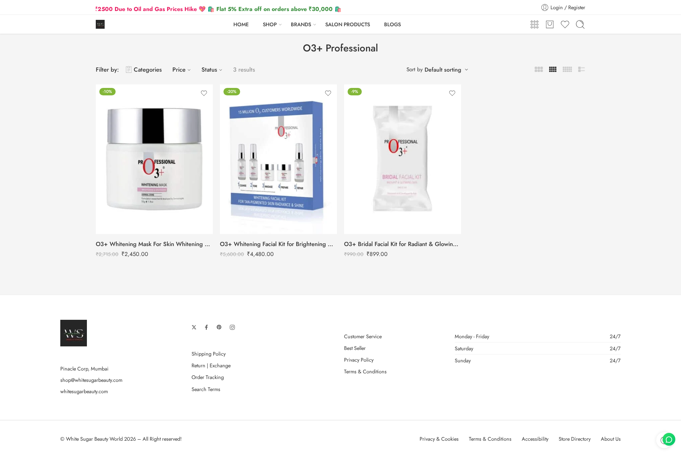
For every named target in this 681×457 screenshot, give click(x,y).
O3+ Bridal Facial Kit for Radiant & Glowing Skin (402, 244)
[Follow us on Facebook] (206, 327)
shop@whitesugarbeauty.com (91, 380)
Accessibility (535, 438)
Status (209, 69)
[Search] (580, 24)
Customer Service (363, 336)
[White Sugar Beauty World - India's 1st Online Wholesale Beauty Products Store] (100, 24)
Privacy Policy (358, 359)
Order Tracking (208, 377)
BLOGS (392, 24)
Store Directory (575, 438)
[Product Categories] (534, 24)
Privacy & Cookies (439, 438)
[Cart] (550, 24)
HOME (241, 24)
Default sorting (443, 70)
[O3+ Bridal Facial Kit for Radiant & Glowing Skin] (402, 159)
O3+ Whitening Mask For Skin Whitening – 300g (154, 244)
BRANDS (301, 24)
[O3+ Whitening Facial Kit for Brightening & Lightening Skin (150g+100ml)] (278, 159)
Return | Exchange (211, 365)
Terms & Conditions (365, 371)
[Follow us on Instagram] (232, 327)
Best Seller (355, 348)
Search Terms (206, 389)
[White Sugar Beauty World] (73, 332)
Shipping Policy (209, 353)
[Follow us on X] (194, 327)
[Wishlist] (203, 93)
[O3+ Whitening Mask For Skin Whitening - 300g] (154, 159)
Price (179, 69)
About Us (611, 438)
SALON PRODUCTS (347, 24)
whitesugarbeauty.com (84, 391)
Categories (148, 69)
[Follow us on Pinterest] (219, 327)
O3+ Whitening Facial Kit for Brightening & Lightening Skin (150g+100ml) (278, 244)
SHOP (270, 24)
